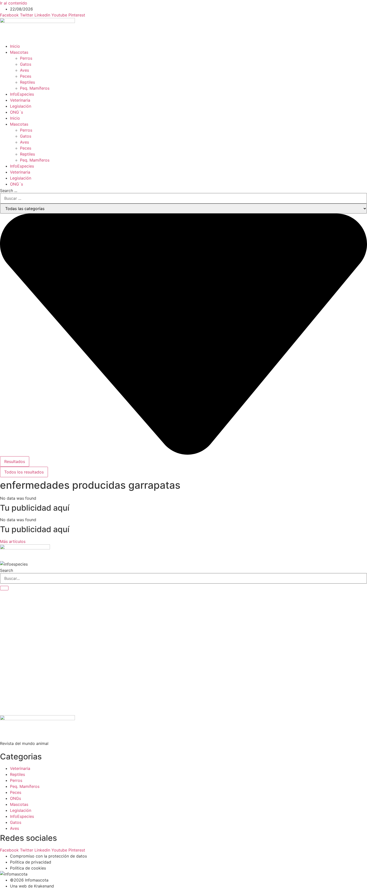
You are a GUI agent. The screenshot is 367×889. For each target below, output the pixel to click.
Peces (25, 76)
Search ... (8, 191)
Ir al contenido (13, 2)
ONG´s (16, 112)
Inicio (15, 46)
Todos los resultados (24, 471)
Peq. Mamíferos (34, 88)
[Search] (4, 588)
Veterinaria (20, 100)
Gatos (25, 64)
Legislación (20, 106)
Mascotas (19, 52)
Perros (26, 58)
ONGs (15, 798)
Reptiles (27, 82)
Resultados (14, 461)
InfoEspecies (22, 94)
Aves (24, 70)
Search (6, 570)
